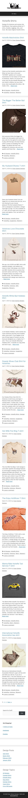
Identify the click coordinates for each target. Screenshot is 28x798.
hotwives (12, 92)
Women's (18, 92)
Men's (17, 553)
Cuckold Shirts (7, 775)
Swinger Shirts (7, 782)
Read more (14, 86)
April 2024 (6, 753)
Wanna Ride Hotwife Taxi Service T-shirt (12, 565)
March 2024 (6, 756)
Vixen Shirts (6, 784)
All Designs (7, 90)
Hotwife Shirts (15, 90)
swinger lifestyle (6, 421)
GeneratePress (14, 795)
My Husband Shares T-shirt (13, 166)
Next (9, 702)
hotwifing (6, 92)
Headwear (6, 730)
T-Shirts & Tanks (7, 727)
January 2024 (7, 760)
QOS (17, 285)
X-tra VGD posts (7, 786)
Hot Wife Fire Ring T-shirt (12, 431)
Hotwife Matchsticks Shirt (13, 38)
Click (22, 713)
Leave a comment (9, 158)
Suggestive (13, 220)
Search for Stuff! (7, 710)
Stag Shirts (6, 779)
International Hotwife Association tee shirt (11, 634)
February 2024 (7, 758)
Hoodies (5, 734)
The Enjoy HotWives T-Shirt (13, 498)
